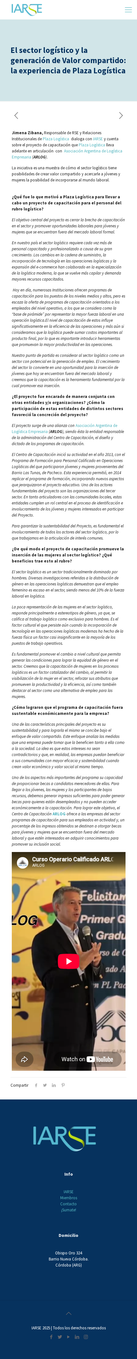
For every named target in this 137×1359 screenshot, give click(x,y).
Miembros (68, 1198)
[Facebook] (51, 1337)
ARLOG (60, 814)
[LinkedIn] (77, 1337)
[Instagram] (86, 1337)
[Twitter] (60, 1337)
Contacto (68, 1204)
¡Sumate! (68, 1210)
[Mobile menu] (128, 9)
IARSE (98, 139)
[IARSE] (27, 10)
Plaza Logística (56, 139)
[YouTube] (68, 1337)
